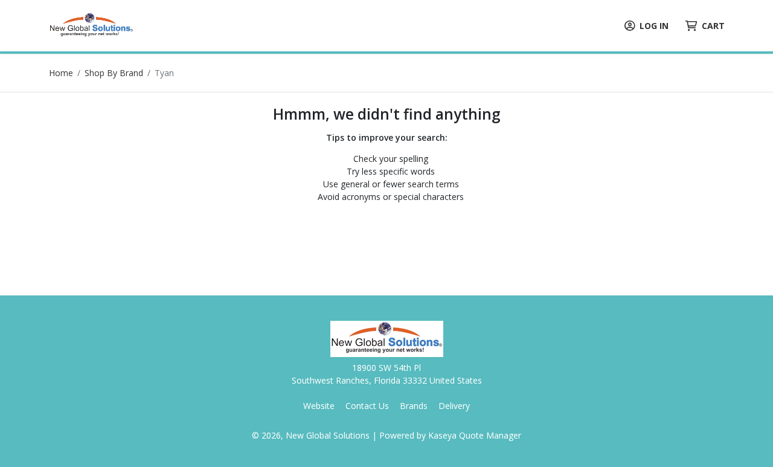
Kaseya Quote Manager (474, 435)
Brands (414, 405)
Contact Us (367, 405)
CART (713, 25)
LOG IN (654, 25)
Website (319, 405)
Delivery (454, 405)
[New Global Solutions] (91, 24)
